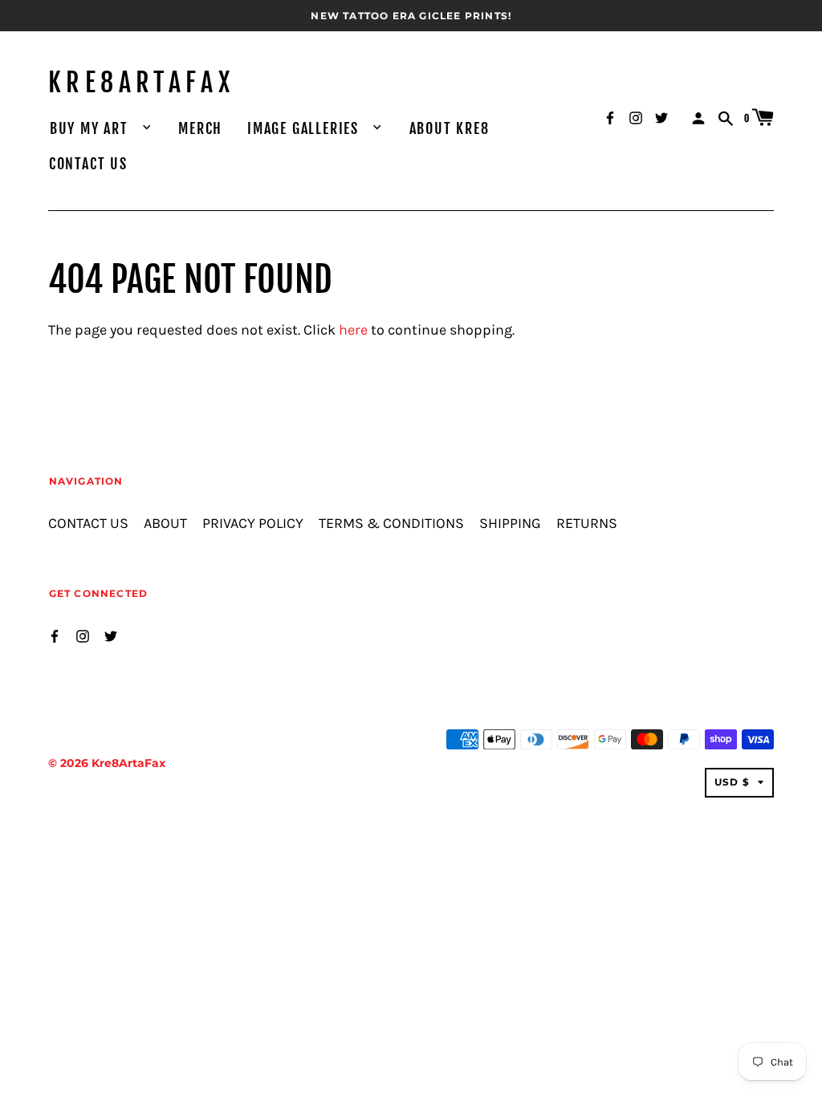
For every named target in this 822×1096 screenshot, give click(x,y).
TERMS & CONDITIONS (391, 523)
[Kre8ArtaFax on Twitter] (661, 116)
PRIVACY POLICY (252, 523)
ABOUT (165, 523)
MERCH (200, 128)
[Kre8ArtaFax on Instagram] (635, 116)
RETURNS (586, 523)
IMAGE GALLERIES (305, 128)
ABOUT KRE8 (449, 128)
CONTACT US (88, 164)
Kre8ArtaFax (141, 83)
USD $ (732, 782)
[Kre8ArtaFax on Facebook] (610, 116)
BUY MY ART (91, 128)
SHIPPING (510, 523)
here (353, 330)
